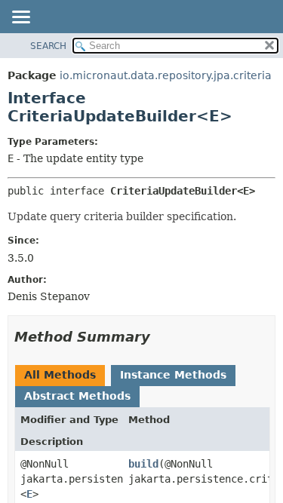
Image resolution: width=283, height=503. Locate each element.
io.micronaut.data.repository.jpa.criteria (166, 75)
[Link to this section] (161, 337)
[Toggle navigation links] (20, 18)
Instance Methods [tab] (173, 375)
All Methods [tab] (60, 375)
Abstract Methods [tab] (77, 396)
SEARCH (48, 46)
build (143, 464)
